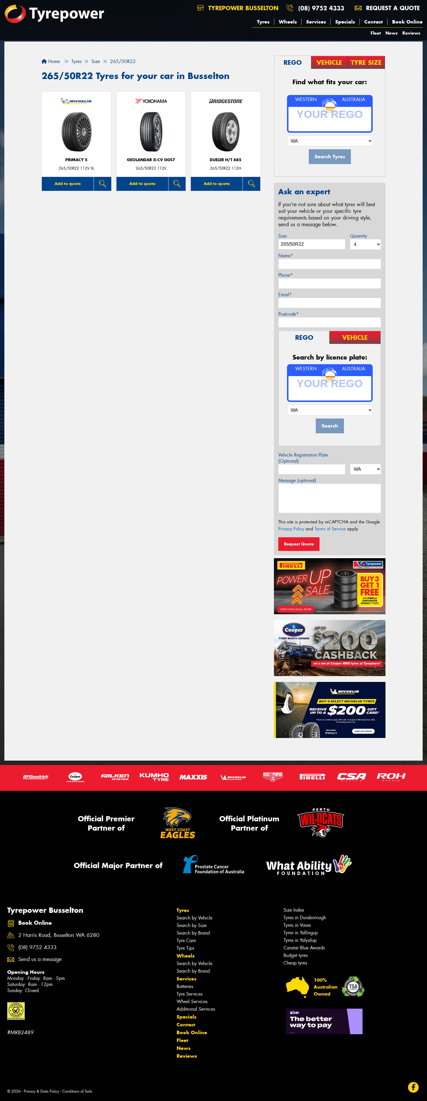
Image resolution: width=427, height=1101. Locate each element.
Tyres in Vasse (297, 925)
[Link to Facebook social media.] (413, 1087)
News (391, 33)
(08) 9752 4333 (321, 8)
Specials (345, 22)
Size (282, 236)
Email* (285, 295)
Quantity (358, 236)
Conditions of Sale (77, 1091)
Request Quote (299, 544)
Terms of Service (330, 529)
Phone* (285, 275)
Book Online (407, 22)
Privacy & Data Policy (41, 1091)
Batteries (185, 986)
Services (316, 22)
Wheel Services (192, 1001)
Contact (373, 22)
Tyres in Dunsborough (305, 918)
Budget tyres (296, 955)
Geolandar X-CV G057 (151, 159)
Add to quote (68, 183)
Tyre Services (189, 994)
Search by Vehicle (194, 918)
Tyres (263, 22)
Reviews (411, 33)
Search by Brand (193, 933)
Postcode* (288, 314)
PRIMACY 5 (76, 159)
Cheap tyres (295, 963)
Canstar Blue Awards (304, 948)
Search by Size (192, 925)
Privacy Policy (291, 529)
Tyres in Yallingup (301, 933)
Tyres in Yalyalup (300, 940)
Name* (285, 256)
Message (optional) (297, 480)
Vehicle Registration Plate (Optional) (303, 458)
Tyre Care (186, 940)
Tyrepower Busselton (242, 8)
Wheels (288, 22)
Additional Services (196, 1009)
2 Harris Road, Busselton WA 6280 (58, 935)
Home (53, 61)
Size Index (294, 910)
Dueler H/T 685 (225, 159)
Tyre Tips (185, 948)
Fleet (376, 33)
